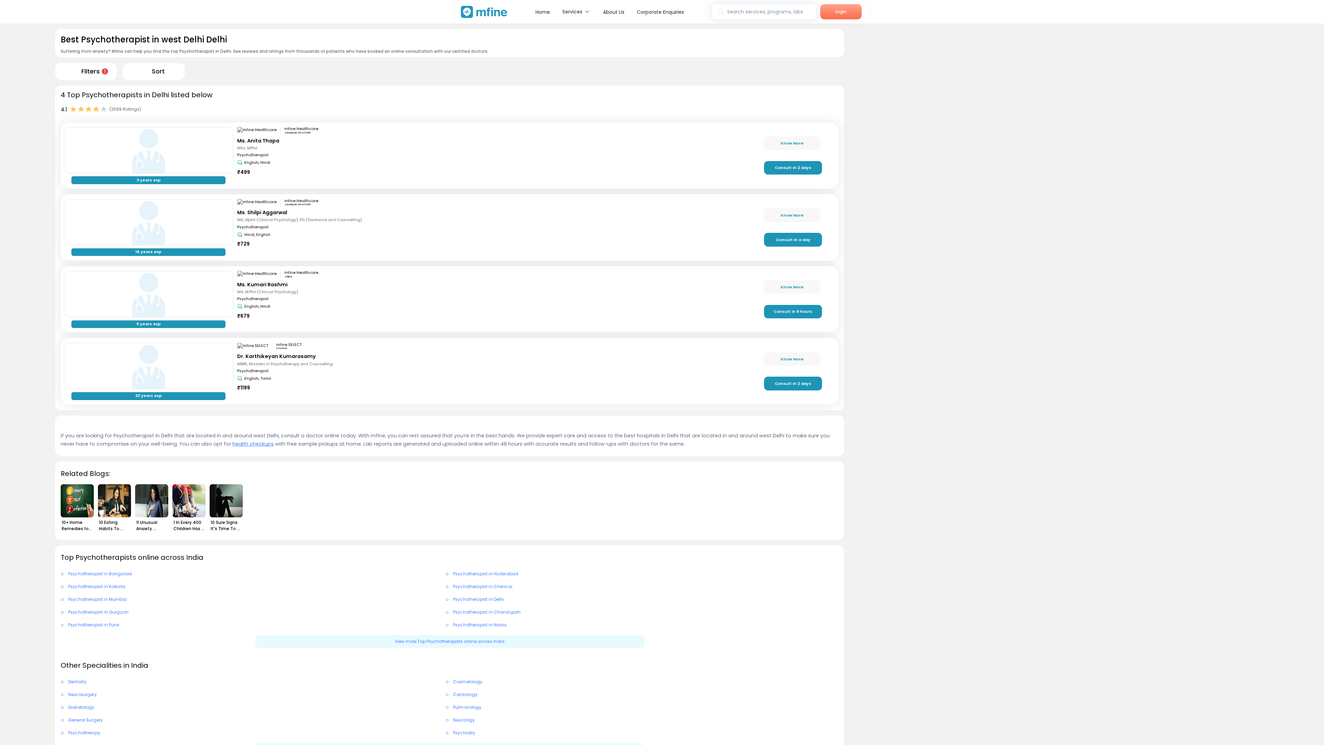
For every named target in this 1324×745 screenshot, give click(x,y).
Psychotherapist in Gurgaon (98, 612)
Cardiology (465, 694)
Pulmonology (467, 707)
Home (542, 12)
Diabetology (81, 707)
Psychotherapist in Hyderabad (485, 574)
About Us (613, 12)
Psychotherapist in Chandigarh (487, 612)
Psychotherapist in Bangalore (100, 574)
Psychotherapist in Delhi (478, 599)
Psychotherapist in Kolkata (96, 586)
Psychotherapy (84, 733)
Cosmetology (468, 682)
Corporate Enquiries (660, 12)
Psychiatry (464, 733)
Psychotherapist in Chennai (482, 586)
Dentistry (77, 682)
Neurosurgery (82, 694)
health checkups (253, 443)
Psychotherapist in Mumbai (97, 599)
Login (840, 11)
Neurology (464, 720)
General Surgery (85, 720)
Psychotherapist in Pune (93, 625)
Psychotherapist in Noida (480, 625)
